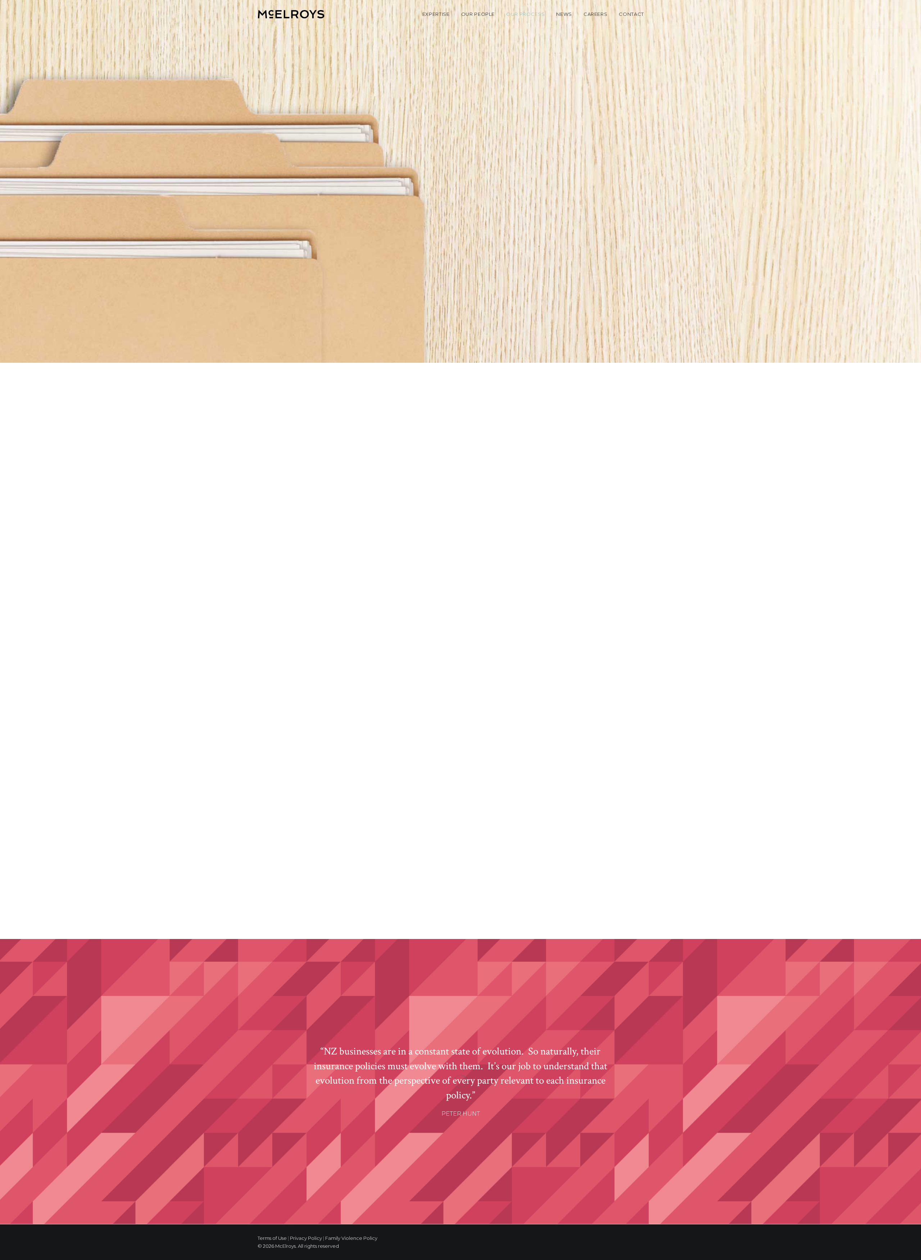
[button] (660, 14)
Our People (478, 14)
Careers (596, 14)
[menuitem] (436, 14)
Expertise (436, 14)
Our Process (525, 14)
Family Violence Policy (351, 1238)
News (564, 14)
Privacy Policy (306, 1238)
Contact (631, 14)
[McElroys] (291, 14)
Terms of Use (272, 1238)
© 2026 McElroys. (277, 1246)
